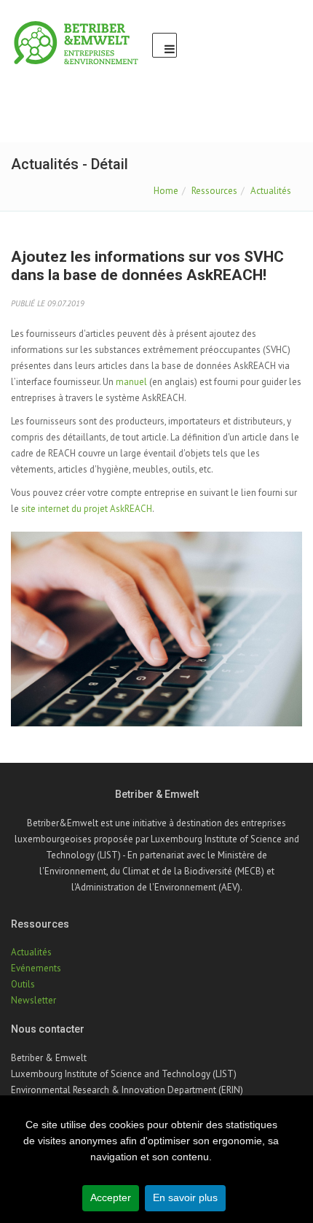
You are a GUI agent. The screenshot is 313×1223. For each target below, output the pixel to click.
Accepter (110, 1197)
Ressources (214, 191)
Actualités (270, 191)
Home (166, 191)
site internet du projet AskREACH (86, 508)
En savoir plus (185, 1197)
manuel (131, 382)
